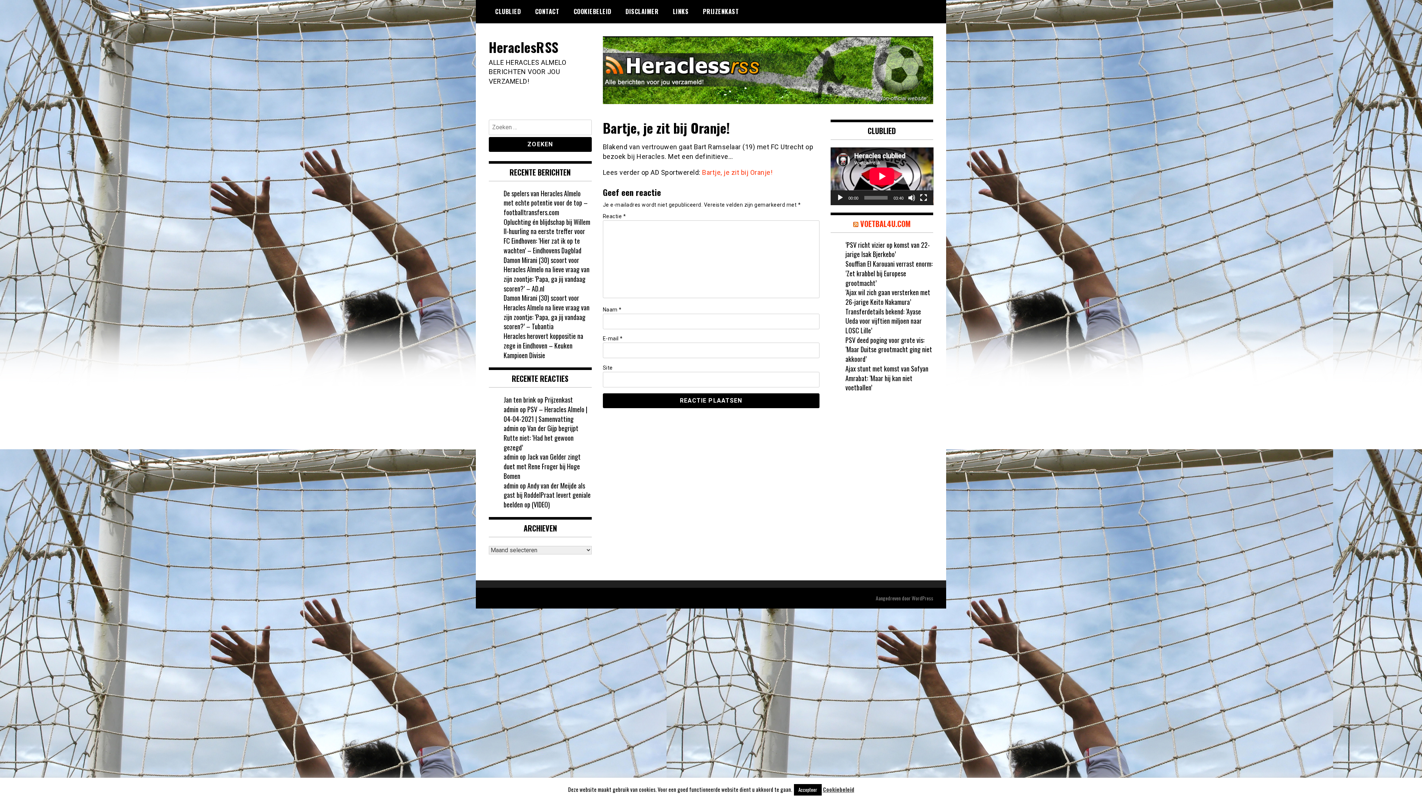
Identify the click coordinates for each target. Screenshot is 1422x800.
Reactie (614, 216)
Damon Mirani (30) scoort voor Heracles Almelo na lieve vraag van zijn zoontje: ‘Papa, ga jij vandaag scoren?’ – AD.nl (547, 274)
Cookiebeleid (592, 11)
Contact (547, 11)
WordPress (922, 598)
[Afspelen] (840, 197)
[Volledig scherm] (923, 197)
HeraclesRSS (524, 47)
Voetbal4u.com (885, 223)
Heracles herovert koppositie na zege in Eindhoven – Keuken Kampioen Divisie (543, 345)
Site (608, 368)
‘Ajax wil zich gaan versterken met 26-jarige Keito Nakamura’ (887, 297)
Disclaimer (641, 11)
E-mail (613, 338)
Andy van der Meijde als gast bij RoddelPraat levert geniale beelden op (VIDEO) (547, 495)
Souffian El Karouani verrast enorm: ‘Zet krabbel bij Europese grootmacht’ (888, 273)
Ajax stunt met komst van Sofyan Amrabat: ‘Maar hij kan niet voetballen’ (886, 378)
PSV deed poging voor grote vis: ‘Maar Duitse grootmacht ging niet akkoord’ (888, 349)
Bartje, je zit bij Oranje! (737, 172)
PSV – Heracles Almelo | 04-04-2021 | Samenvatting (545, 414)
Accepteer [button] (807, 789)
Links (681, 11)
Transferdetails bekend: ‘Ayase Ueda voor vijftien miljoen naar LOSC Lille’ (883, 321)
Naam (612, 310)
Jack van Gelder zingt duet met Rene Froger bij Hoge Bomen (542, 466)
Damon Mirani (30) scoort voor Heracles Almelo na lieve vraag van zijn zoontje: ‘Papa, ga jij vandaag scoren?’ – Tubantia (547, 312)
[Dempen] (911, 197)
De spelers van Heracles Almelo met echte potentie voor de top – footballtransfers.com (546, 203)
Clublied (508, 11)
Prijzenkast (721, 11)
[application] (882, 176)
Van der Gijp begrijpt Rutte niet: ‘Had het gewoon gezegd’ (541, 437)
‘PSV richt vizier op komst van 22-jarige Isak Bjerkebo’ (887, 249)
